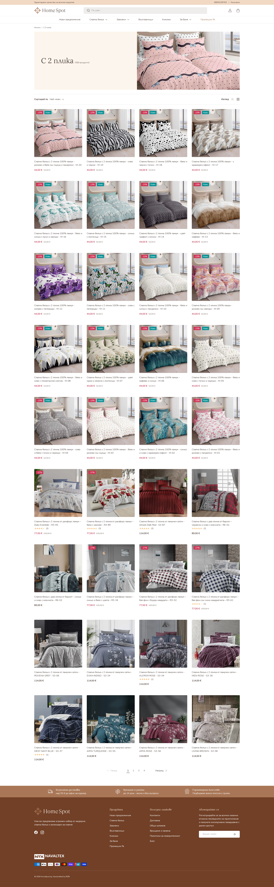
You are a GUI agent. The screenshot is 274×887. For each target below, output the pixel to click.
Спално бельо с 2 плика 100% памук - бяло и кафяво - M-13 (216, 235)
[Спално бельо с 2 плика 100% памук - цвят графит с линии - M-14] (163, 205)
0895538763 (220, 2)
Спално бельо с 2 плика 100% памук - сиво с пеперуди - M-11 (110, 307)
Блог (152, 841)
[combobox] (145, 10)
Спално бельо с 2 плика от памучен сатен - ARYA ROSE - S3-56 (162, 749)
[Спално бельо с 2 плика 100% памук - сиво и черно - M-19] (111, 133)
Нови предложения (69, 19)
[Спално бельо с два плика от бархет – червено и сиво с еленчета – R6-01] (216, 493)
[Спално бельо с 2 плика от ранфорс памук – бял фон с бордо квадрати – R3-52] (163, 568)
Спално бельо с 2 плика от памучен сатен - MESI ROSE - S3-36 (214, 674)
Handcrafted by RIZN (61, 876)
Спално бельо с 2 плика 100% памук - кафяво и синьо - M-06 (159, 379)
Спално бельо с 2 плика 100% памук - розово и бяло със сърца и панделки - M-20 (57, 163)
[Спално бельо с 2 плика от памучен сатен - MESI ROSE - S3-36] (216, 644)
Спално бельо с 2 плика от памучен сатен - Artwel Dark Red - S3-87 (162, 523)
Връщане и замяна (160, 830)
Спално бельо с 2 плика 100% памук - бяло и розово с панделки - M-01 (216, 451)
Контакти (235, 2)
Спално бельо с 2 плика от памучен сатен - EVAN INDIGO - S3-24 (109, 674)
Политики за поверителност (165, 836)
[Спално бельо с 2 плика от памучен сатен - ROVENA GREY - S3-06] (58, 644)
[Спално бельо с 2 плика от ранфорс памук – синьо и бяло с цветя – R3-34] (111, 568)
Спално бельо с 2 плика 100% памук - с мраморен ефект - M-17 (213, 163)
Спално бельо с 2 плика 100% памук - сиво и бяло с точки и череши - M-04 (57, 451)
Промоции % (208, 19)
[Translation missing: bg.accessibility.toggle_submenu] (106, 19)
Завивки (121, 19)
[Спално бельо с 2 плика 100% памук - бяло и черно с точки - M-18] (163, 133)
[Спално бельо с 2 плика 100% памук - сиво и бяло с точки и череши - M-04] (58, 421)
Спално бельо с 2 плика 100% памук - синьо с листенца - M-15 (110, 235)
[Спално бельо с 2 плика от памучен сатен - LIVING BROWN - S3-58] (216, 719)
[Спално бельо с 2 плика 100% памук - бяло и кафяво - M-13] (216, 205)
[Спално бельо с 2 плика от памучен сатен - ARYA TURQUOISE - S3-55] (111, 719)
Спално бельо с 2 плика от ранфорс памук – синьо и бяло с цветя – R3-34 (110, 598)
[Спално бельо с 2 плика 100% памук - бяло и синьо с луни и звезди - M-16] (58, 205)
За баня (184, 19)
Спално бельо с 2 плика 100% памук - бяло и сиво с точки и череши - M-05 (216, 379)
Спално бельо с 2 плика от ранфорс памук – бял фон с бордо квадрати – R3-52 (162, 598)
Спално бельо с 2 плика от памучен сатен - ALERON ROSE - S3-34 (162, 674)
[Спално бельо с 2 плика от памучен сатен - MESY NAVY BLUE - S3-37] (58, 719)
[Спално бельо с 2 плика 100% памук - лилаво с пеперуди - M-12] (58, 277)
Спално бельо (96, 19)
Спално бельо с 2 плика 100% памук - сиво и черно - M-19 (110, 163)
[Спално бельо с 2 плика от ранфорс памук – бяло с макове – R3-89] (111, 493)
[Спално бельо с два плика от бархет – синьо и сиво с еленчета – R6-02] (58, 568)
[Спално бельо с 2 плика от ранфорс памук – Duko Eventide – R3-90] (58, 493)
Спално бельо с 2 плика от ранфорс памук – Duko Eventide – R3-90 (57, 523)
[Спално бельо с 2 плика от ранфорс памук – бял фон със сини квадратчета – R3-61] (216, 568)
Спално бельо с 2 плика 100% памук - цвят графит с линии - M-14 (162, 235)
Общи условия (157, 825)
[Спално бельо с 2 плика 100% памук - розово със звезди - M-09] (216, 277)
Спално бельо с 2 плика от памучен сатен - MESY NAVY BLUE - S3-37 (57, 749)
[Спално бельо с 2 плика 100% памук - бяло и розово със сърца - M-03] (111, 421)
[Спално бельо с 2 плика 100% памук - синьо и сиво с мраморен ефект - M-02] (163, 421)
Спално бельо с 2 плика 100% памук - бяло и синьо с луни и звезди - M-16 (58, 235)
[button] (238, 10)
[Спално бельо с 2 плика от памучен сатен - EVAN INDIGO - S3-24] (111, 644)
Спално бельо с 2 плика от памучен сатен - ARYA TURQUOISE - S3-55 (109, 749)
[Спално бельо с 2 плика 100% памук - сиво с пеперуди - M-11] (111, 277)
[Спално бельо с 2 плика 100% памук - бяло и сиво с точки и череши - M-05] (216, 349)
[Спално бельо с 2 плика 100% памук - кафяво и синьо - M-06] (163, 349)
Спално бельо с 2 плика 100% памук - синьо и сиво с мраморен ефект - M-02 (163, 451)
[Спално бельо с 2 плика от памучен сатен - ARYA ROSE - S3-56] (163, 719)
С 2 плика (47, 27)
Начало (37, 27)
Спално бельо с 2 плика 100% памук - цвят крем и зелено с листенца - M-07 (110, 379)
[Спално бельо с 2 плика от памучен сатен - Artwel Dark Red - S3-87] (163, 493)
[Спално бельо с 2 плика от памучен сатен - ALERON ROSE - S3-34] (163, 644)
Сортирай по (41, 99)
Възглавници (145, 19)
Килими (166, 19)
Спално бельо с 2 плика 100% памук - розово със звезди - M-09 (212, 307)
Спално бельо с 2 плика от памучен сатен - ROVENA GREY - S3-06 (57, 674)
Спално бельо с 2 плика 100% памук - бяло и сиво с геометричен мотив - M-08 (58, 379)
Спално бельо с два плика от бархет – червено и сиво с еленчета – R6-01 (212, 523)
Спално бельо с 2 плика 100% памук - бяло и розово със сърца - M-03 (111, 451)
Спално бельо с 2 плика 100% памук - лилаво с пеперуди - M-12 (54, 307)
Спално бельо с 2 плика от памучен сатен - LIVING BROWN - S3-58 (214, 749)
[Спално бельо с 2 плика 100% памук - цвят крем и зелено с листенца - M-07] (111, 349)
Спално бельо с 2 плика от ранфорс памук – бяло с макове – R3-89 (110, 523)
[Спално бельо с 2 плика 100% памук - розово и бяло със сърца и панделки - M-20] (58, 133)
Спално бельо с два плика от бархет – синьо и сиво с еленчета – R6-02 (57, 598)
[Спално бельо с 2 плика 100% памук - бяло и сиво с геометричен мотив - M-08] (58, 349)
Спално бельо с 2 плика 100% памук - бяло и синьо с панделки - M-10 (163, 307)
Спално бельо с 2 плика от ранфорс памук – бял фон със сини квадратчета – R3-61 (215, 598)
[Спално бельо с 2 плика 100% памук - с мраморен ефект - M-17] (216, 133)
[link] (112, 770)
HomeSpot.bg (46, 876)
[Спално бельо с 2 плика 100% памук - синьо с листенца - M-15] (111, 205)
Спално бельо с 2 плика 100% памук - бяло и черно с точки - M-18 (163, 163)
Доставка (155, 820)
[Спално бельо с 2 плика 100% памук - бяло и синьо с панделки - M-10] (163, 277)
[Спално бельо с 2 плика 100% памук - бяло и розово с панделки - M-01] (216, 421)
